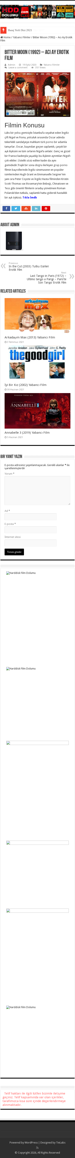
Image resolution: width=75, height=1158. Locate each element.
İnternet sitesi (13, 537)
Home (7, 37)
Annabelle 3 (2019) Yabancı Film (27, 432)
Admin (11, 64)
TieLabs (60, 1142)
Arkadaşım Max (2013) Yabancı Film (30, 337)
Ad (7, 510)
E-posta (10, 524)
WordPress (31, 1142)
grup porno (61, 165)
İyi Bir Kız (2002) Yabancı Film (25, 385)
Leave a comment (18, 67)
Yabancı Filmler (22, 37)
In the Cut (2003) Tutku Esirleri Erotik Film (29, 266)
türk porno (47, 142)
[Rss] (37, 1147)
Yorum (9, 473)
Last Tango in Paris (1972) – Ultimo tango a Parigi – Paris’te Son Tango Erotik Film (46, 277)
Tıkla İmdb (29, 197)
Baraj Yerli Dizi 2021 (20, 30)
